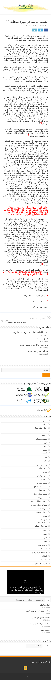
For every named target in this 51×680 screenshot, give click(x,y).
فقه (45, 541)
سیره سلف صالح (40, 487)
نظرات (30, 600)
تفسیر (44, 450)
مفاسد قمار (45, 630)
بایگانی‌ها (46, 646)
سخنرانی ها (42, 522)
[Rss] (25, 668)
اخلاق (45, 421)
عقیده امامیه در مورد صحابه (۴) (16, 321)
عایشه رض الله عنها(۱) (38, 317)
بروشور (44, 435)
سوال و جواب (42, 476)
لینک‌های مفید (42, 410)
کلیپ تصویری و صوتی (39, 552)
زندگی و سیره (42, 465)
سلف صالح (43, 468)
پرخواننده (39, 600)
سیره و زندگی (42, 498)
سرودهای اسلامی (40, 526)
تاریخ (45, 443)
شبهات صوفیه (41, 512)
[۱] (41, 123)
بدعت (45, 432)
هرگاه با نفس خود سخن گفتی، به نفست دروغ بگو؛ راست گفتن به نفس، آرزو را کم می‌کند (26, 590)
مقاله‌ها (44, 560)
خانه (45, 461)
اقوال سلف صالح (40, 428)
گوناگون (44, 556)
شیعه (45, 516)
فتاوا (45, 538)
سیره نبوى (43, 479)
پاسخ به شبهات (41, 439)
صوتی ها (43, 520)
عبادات (44, 530)
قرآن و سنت (42, 545)
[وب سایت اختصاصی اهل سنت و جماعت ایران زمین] (25, 7)
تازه (47, 600)
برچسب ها (20, 600)
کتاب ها (44, 549)
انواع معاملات (42, 338)
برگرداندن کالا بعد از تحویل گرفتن (33, 345)
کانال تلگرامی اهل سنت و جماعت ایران (30, 332)
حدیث (45, 457)
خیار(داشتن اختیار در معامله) (39, 624)
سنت (45, 472)
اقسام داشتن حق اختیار (38, 351)
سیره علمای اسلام (40, 494)
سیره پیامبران (42, 483)
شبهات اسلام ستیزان (39, 505)
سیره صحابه (42, 490)
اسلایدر (44, 424)
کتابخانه (44, 453)
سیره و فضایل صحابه (39, 501)
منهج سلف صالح (41, 563)
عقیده (44, 534)
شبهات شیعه (42, 509)
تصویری (44, 446)
